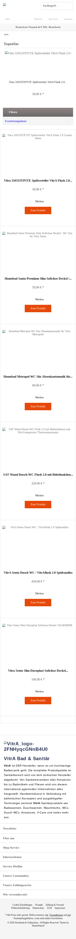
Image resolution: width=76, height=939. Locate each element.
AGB (49, 908)
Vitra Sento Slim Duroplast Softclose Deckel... (38, 670)
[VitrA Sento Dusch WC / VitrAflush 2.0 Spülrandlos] (38, 545)
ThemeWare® (38, 925)
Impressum (60, 908)
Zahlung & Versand (55, 904)
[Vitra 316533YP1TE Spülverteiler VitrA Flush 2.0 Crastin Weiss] (38, 64)
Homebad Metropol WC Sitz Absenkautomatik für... (38, 376)
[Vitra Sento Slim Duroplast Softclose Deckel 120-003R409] (38, 643)
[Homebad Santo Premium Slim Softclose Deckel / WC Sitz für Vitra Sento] (38, 251)
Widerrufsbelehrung (20, 908)
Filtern (12, 112)
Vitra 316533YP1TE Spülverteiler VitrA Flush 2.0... (38, 82)
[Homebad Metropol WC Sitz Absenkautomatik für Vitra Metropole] (38, 349)
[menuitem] (68, 16)
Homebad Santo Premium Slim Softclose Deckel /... (38, 278)
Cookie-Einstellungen (22, 904)
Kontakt (39, 904)
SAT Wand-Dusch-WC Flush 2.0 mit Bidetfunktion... (38, 474)
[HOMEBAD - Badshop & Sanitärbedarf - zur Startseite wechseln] (19, 6)
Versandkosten (56, 915)
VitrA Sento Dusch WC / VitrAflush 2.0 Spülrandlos (38, 572)
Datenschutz (38, 908)
